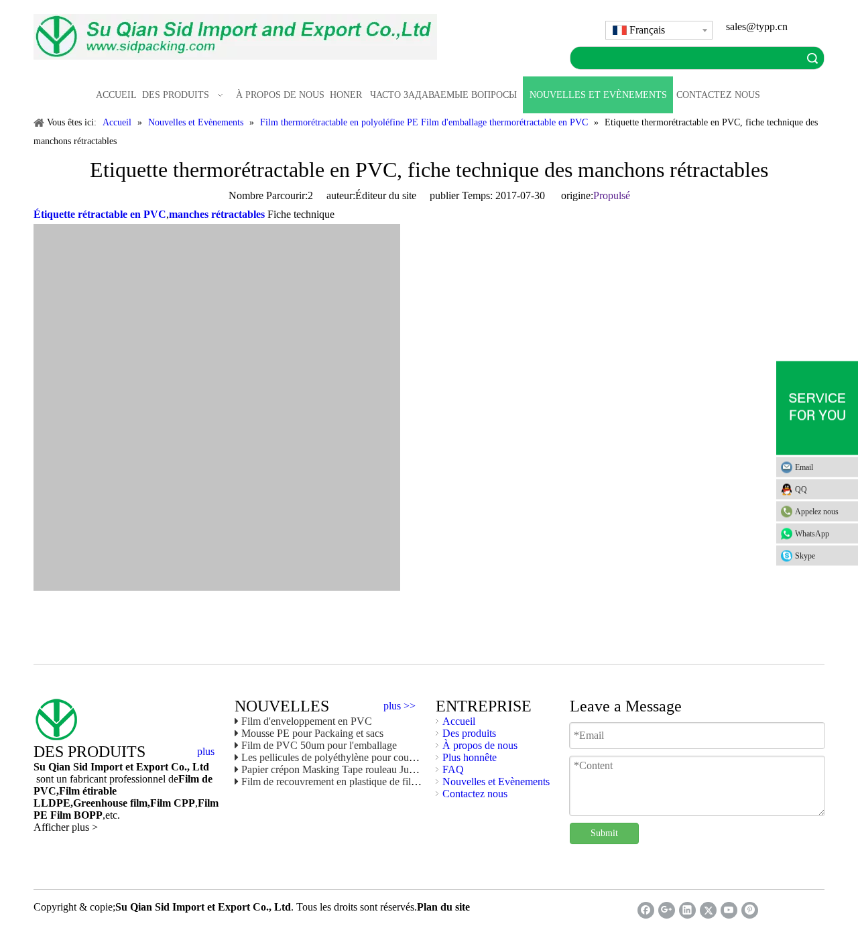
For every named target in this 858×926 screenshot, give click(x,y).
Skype (805, 555)
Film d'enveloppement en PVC (306, 721)
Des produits (469, 733)
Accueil (458, 721)
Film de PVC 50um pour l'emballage (319, 745)
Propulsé (611, 195)
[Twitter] (708, 910)
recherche (812, 58)
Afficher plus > (66, 827)
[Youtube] (729, 910)
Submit (604, 833)
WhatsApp (812, 533)
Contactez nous (474, 793)
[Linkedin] (687, 910)
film (137, 803)
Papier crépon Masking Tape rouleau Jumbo (334, 769)
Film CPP (172, 803)
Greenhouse (100, 803)
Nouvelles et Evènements (496, 781)
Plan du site (443, 907)
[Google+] (666, 910)
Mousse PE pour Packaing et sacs (312, 733)
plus (205, 751)
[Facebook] (645, 910)
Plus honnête (469, 757)
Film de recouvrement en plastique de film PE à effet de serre (370, 781)
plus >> (399, 706)
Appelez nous (817, 511)
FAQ (453, 769)
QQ (801, 489)
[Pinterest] (749, 910)
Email (804, 466)
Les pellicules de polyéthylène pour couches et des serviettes (368, 757)
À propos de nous (479, 745)
